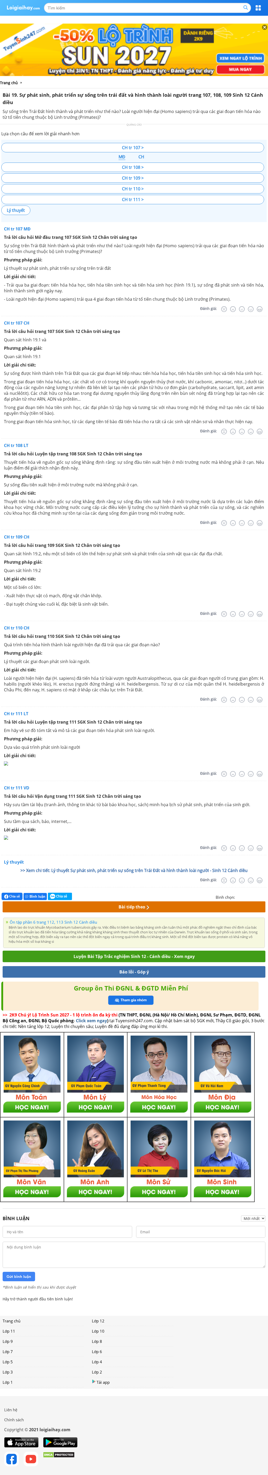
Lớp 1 (8, 1382)
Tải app (103, 1382)
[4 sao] (258, 896)
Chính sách (14, 1419)
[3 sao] (252, 896)
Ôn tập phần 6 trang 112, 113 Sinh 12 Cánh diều (53, 922)
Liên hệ (10, 1409)
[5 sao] (264, 896)
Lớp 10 (98, 1331)
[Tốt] (250, 309)
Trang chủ (11, 1320)
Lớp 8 (97, 1341)
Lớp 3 (8, 1372)
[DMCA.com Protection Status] (59, 1459)
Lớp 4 (97, 1361)
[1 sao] (239, 896)
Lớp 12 (98, 1320)
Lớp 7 (8, 1351)
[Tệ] (233, 309)
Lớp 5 (8, 1361)
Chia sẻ (14, 896)
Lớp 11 (9, 1331)
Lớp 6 (97, 1351)
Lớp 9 (8, 1341)
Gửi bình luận (19, 1276)
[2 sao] (245, 896)
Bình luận (37, 896)
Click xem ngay (91, 1021)
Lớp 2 (97, 1372)
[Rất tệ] (224, 309)
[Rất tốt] (259, 309)
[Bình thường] (241, 309)
